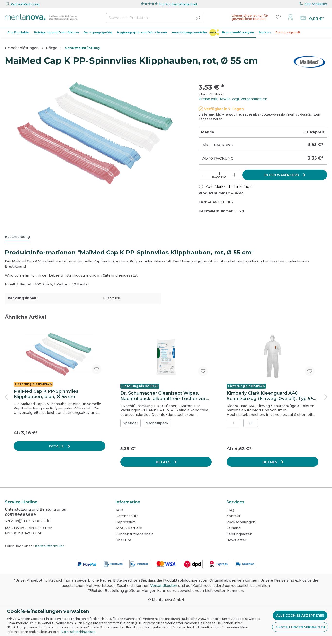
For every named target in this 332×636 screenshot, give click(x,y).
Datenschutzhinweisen (78, 632)
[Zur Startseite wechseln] (41, 17)
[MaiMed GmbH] (309, 61)
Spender (130, 423)
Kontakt (233, 516)
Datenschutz (126, 516)
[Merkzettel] (278, 17)
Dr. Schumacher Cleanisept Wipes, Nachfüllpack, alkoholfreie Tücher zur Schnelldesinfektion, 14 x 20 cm (163, 396)
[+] (234, 175)
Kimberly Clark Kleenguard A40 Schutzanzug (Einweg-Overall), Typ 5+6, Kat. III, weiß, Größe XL (272, 396)
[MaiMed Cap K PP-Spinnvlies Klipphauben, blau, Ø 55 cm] (59, 354)
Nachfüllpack (156, 423)
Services (235, 502)
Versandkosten (163, 585)
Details (57, 446)
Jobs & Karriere (128, 528)
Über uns (123, 540)
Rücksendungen (240, 522)
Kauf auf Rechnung (25, 4)
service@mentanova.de (28, 520)
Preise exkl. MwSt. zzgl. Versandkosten (233, 99)
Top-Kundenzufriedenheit (178, 4)
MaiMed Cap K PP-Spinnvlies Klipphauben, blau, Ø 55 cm (46, 394)
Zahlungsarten (239, 534)
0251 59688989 (316, 4)
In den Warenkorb (282, 175)
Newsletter (236, 540)
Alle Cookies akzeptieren (300, 615)
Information (127, 502)
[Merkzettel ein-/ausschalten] (96, 369)
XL (250, 423)
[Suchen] (197, 18)
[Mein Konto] (290, 17)
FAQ (230, 510)
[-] (204, 175)
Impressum (125, 522)
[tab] (17, 236)
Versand (233, 528)
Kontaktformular (49, 546)
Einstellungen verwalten (300, 627)
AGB (119, 510)
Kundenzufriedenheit (134, 534)
